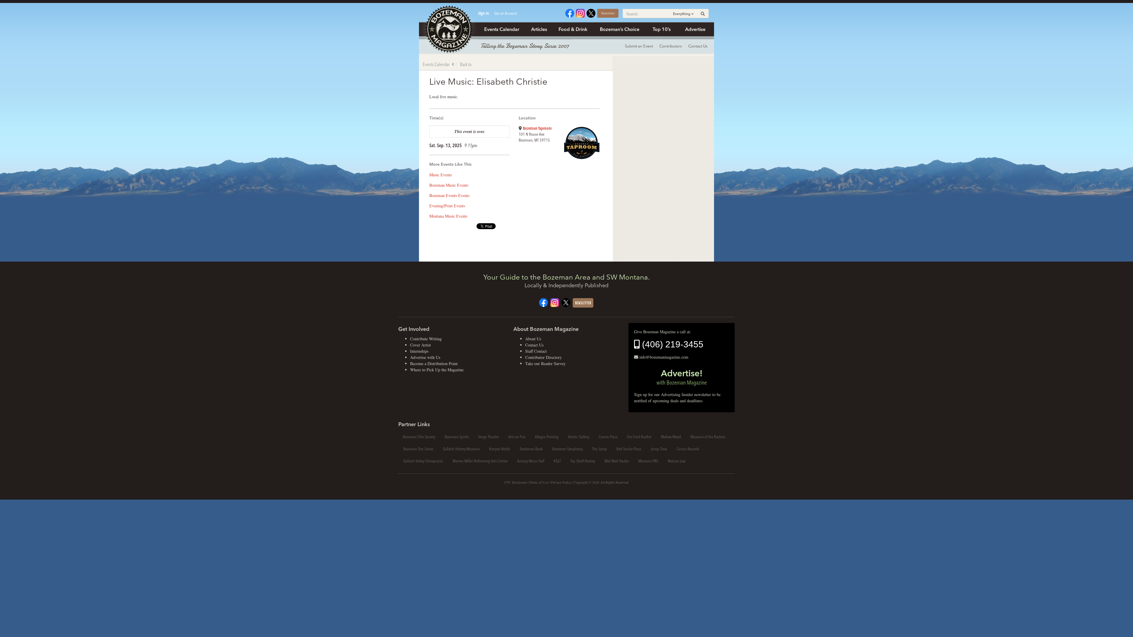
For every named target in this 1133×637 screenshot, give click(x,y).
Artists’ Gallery (578, 436)
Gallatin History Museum (461, 449)
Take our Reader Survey (545, 363)
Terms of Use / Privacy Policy (550, 482)
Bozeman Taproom (537, 128)
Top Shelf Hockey (582, 461)
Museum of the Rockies (707, 436)
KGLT (557, 461)
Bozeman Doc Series (418, 449)
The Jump (599, 449)
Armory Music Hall (530, 461)
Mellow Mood (671, 436)
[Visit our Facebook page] (569, 12)
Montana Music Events (448, 216)
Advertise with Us (425, 357)
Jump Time (659, 449)
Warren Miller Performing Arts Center (480, 461)
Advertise (695, 29)
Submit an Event (639, 46)
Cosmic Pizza (608, 436)
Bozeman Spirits (457, 436)
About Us (533, 339)
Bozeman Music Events (448, 185)
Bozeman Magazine (448, 29)
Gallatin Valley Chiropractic (423, 461)
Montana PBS (648, 461)
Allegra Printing (547, 436)
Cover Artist (420, 345)
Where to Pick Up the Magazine (437, 369)
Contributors (670, 46)
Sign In (483, 13)
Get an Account (505, 13)
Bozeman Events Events (449, 195)
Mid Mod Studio (617, 461)
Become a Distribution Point (434, 363)
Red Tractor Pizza (628, 449)
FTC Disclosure (516, 482)
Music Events (440, 175)
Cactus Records (688, 449)
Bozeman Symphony (567, 449)
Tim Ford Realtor (639, 436)
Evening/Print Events (447, 205)
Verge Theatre (488, 436)
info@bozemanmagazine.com (663, 357)
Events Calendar (501, 29)
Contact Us (698, 46)
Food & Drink (573, 29)
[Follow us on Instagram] (580, 12)
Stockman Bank (531, 449)
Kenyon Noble (499, 449)
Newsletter (608, 13)
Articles (539, 29)
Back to (465, 64)
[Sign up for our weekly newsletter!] (583, 302)
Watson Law (676, 461)
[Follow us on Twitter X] (591, 12)
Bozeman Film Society (419, 436)
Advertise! (681, 377)
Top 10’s (662, 29)
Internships (419, 351)
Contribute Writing (426, 339)
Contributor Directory (543, 357)
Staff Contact (536, 351)
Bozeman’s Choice (619, 29)
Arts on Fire (516, 436)
